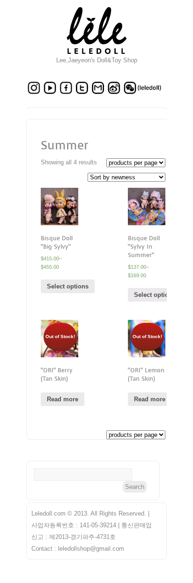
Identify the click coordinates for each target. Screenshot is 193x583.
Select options (68, 286)
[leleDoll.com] (97, 54)
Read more (62, 399)
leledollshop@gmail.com (91, 548)
